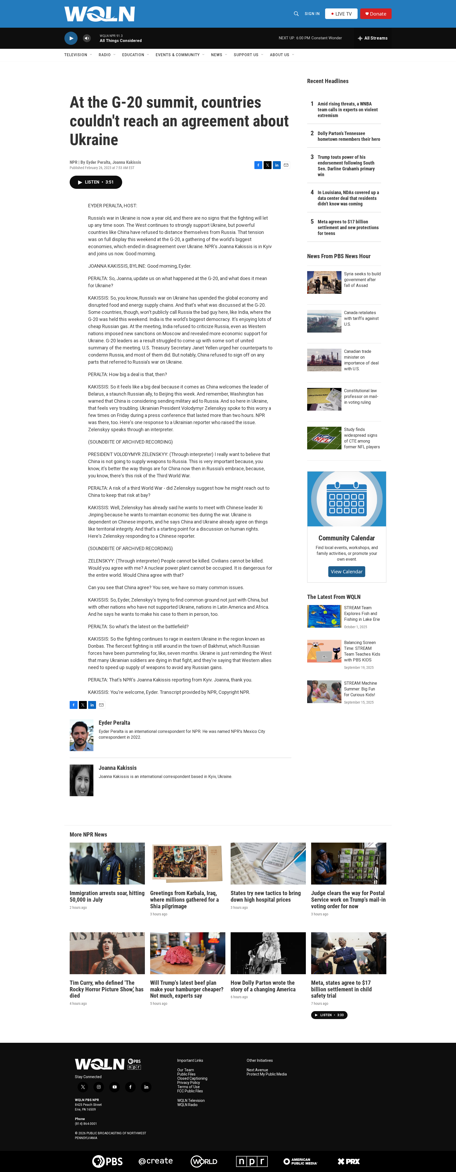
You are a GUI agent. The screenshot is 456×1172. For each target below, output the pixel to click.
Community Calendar (347, 538)
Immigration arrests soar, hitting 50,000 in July (107, 896)
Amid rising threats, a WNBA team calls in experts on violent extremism (348, 109)
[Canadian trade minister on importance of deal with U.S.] (324, 360)
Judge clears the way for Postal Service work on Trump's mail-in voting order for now (348, 900)
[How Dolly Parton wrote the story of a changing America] (268, 953)
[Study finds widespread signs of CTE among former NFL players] (324, 438)
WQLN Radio (187, 1105)
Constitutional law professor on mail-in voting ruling (361, 396)
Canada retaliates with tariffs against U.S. (361, 318)
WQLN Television (191, 1101)
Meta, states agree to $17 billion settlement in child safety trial (341, 989)
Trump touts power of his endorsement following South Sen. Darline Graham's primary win (346, 165)
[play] (71, 38)
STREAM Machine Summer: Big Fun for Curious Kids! (360, 689)
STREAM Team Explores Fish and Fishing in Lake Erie (362, 613)
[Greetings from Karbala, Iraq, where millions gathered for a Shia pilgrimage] (187, 864)
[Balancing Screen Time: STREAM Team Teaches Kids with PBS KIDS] (324, 651)
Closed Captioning (192, 1078)
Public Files (186, 1074)
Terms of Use (188, 1087)
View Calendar (347, 571)
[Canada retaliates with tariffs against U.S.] (324, 321)
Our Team (185, 1070)
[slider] (95, 38)
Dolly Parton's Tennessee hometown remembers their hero (349, 136)
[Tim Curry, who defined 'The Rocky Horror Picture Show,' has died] (107, 953)
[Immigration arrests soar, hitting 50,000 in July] (107, 864)
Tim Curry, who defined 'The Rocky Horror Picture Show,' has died (107, 989)
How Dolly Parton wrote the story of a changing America (263, 986)
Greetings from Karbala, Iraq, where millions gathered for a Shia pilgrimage (184, 900)
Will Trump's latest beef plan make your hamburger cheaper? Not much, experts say (187, 989)
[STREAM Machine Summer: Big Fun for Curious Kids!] (324, 691)
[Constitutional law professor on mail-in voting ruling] (324, 399)
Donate (378, 14)
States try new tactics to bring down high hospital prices (266, 896)
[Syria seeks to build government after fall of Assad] (324, 282)
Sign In (312, 14)
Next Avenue (257, 1070)
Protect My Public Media (267, 1074)
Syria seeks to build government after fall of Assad (362, 279)
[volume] (86, 38)
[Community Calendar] (346, 499)
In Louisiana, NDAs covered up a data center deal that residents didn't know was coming (348, 198)
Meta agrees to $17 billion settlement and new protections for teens (348, 227)
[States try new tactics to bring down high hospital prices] (268, 864)
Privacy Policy (188, 1083)
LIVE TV (343, 14)
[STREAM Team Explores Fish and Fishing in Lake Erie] (324, 616)
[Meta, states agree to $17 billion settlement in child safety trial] (348, 953)
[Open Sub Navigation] (91, 55)
